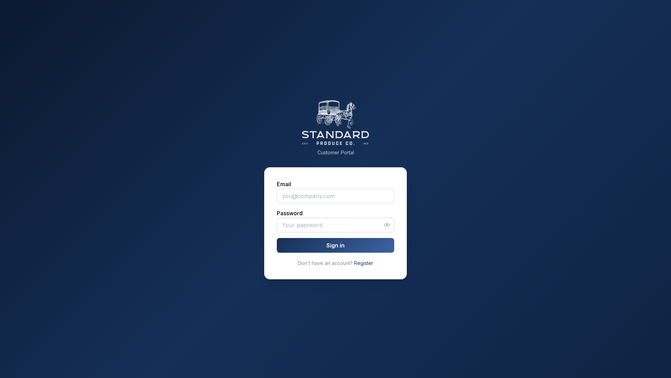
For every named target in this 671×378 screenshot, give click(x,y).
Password (290, 213)
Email (284, 184)
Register (363, 263)
